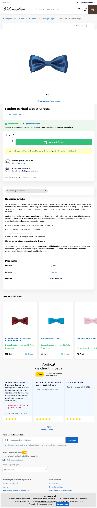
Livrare (5, 487)
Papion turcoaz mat (50, 338)
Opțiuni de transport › (33, 124)
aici (75, 151)
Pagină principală (9, 19)
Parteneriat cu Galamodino (60, 491)
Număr (8, 142)
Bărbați (22, 19)
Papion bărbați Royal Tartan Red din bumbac (18, 339)
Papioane (32, 19)
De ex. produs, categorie (49, 9)
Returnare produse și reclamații (16, 491)
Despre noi (53, 483)
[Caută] (36, 9)
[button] (92, 9)
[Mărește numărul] (12, 140)
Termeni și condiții (10, 483)
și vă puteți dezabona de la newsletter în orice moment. (35, 445)
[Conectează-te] (79, 10)
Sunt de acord (62, 504)
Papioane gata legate (47, 19)
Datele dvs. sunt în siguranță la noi (15, 445)
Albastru (53, 272)
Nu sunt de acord (45, 504)
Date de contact (56, 487)
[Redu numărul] (12, 143)
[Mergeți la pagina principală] (14, 9)
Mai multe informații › (14, 114)
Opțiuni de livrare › (19, 163)
